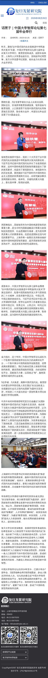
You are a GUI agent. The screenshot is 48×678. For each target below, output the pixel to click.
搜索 (45, 23)
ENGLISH (43, 3)
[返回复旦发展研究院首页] (24, 11)
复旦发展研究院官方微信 (29, 647)
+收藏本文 (24, 41)
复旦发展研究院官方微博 (10, 647)
